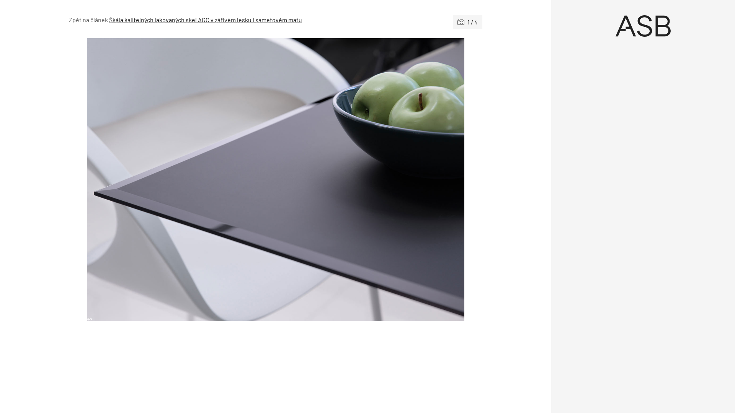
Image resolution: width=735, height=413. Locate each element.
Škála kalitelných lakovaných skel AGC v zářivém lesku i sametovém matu (205, 19)
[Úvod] (643, 26)
